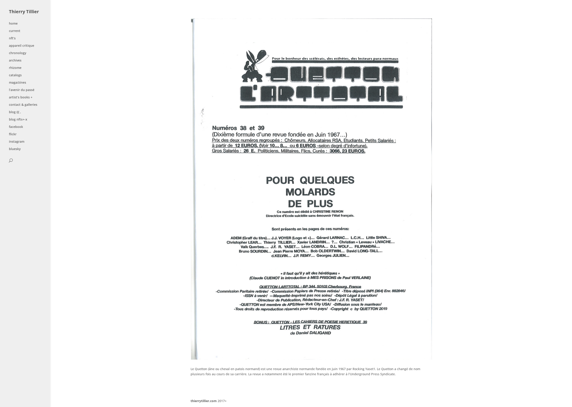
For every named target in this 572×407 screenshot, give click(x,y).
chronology (17, 53)
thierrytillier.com (204, 401)
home (13, 23)
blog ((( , (15, 112)
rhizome (15, 68)
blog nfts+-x (18, 119)
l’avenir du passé (21, 90)
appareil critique (21, 46)
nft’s (12, 38)
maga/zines (17, 83)
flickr (13, 134)
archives (15, 60)
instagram (16, 142)
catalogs (15, 75)
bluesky (15, 149)
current (14, 31)
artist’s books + (20, 97)
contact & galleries (23, 105)
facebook (16, 127)
